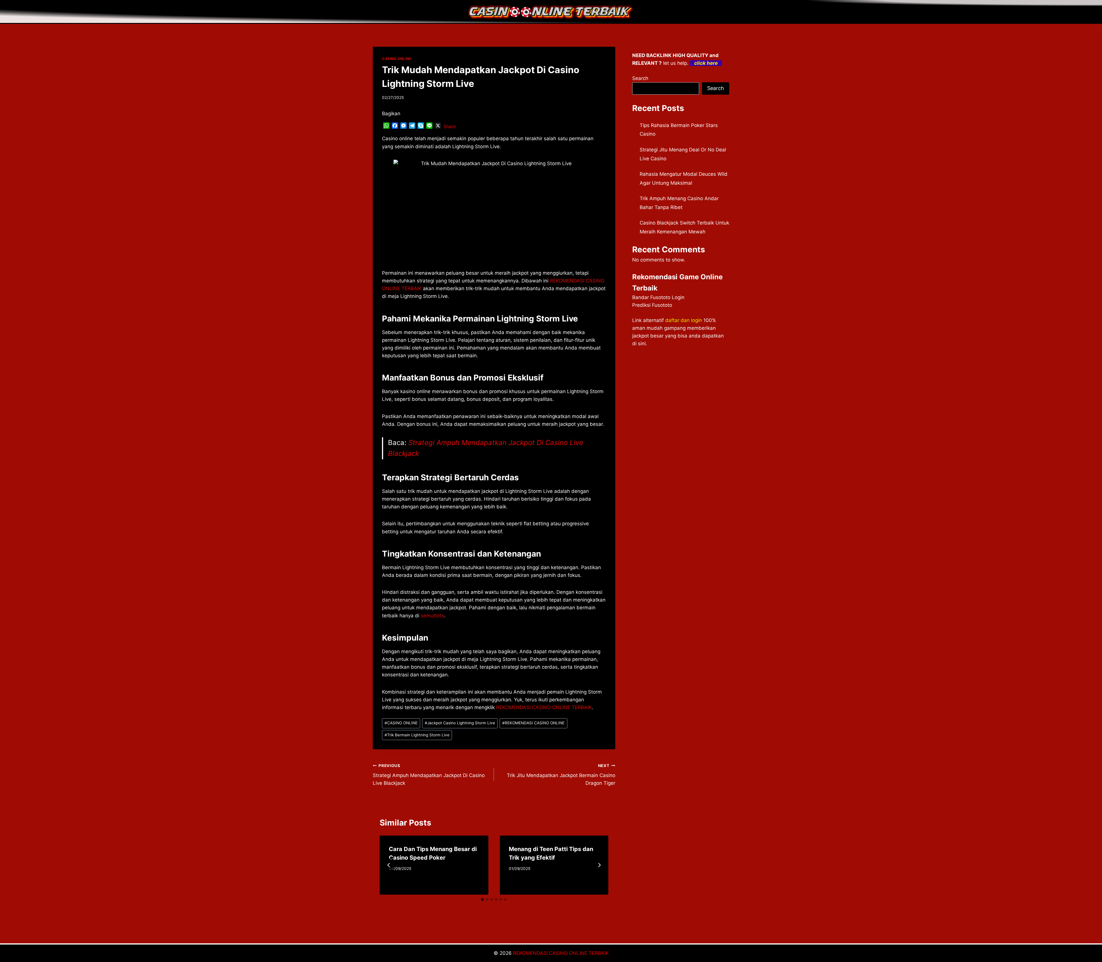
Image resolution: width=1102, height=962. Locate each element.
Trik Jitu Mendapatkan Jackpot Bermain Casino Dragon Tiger (561, 774)
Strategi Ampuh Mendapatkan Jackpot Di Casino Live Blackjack (429, 774)
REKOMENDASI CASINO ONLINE (533, 723)
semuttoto (432, 615)
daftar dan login (683, 320)
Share (449, 126)
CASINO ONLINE (396, 58)
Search (640, 78)
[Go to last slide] (388, 865)
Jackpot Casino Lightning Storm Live (460, 723)
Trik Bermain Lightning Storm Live (417, 735)
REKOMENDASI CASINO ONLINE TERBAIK (544, 707)
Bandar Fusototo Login (658, 297)
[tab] (482, 899)
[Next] (599, 865)
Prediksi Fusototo (652, 305)
